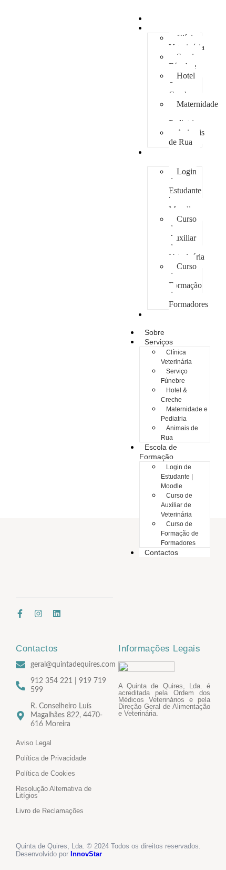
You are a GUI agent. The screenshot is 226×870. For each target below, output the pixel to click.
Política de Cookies (45, 773)
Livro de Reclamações (50, 811)
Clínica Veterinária (186, 42)
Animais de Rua (186, 137)
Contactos (165, 314)
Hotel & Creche (182, 85)
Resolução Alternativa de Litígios (53, 792)
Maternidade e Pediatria (193, 113)
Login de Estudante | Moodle (185, 190)
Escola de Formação (164, 157)
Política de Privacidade (51, 758)
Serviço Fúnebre (185, 61)
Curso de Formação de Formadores (188, 285)
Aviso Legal (34, 743)
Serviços (162, 28)
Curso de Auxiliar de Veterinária (186, 237)
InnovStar (86, 854)
